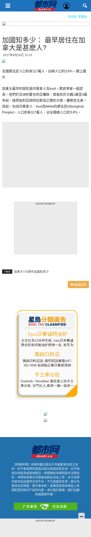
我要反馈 (79, 284)
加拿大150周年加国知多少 (31, 271)
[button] (85, 5)
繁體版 (82, 16)
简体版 (72, 16)
